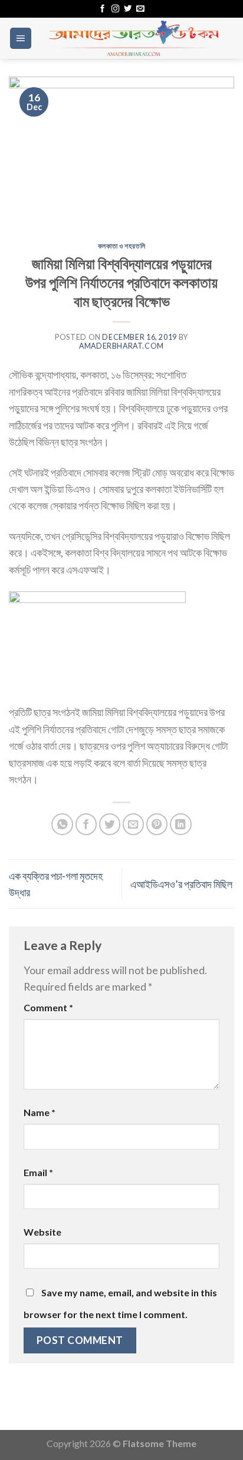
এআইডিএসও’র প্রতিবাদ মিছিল (182, 884)
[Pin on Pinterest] (157, 824)
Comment (48, 1007)
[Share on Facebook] (86, 824)
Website (42, 1231)
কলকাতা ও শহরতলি (121, 245)
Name (39, 1112)
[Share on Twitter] (110, 824)
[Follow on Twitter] (128, 9)
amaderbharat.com (121, 346)
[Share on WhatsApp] (62, 824)
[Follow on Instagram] (115, 9)
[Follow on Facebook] (102, 9)
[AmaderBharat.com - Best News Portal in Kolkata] (133, 38)
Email (38, 1172)
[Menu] (20, 38)
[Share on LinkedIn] (181, 824)
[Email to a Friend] (134, 824)
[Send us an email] (140, 9)
